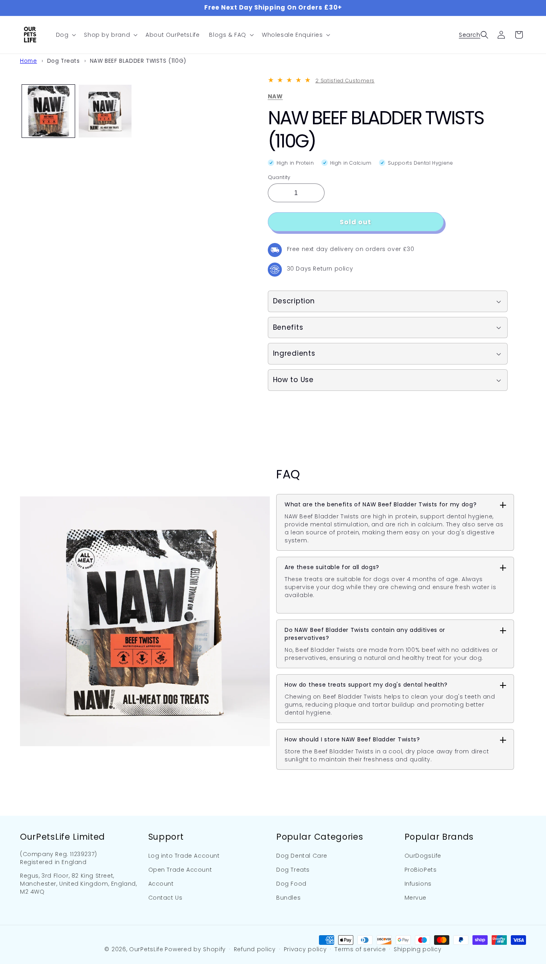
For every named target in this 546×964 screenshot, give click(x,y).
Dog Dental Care (301, 856)
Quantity (279, 177)
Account (161, 884)
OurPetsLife (146, 949)
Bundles (288, 898)
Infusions (418, 884)
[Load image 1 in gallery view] (48, 111)
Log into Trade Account (184, 856)
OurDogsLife (423, 856)
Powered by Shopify (195, 949)
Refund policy (255, 949)
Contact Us (165, 898)
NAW (275, 96)
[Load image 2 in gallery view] (105, 111)
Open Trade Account (180, 870)
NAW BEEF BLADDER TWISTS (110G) (138, 61)
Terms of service (360, 949)
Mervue (416, 898)
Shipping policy (418, 949)
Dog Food (291, 884)
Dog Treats (63, 61)
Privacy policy (305, 949)
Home (28, 61)
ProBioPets (421, 870)
